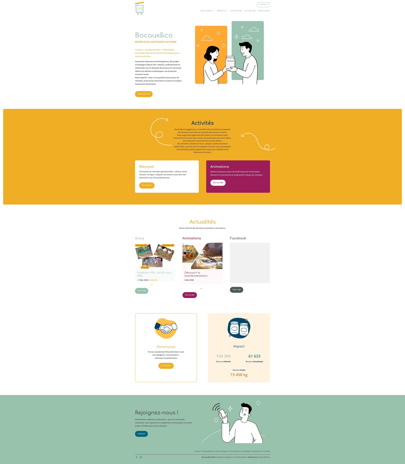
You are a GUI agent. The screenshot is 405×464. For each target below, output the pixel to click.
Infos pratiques (221, 451)
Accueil (197, 451)
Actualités (250, 11)
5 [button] (256, 281)
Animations (236, 11)
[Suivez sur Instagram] (141, 457)
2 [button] (247, 281)
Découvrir (218, 183)
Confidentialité (240, 457)
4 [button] (253, 281)
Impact (239, 346)
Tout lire (142, 291)
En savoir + (147, 185)
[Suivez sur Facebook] (136, 457)
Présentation (144, 94)
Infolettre (154, 280)
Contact (141, 434)
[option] (250, 263)
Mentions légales (224, 457)
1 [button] (244, 281)
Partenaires (264, 11)
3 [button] (250, 281)
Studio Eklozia (264, 457)
